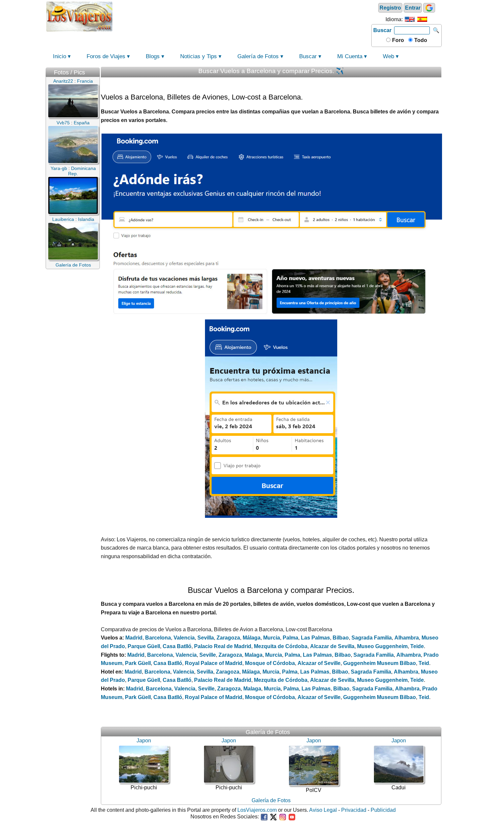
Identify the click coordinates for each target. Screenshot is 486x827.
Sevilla (205, 638)
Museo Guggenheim (382, 646)
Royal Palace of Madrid (213, 663)
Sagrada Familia (371, 638)
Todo (420, 40)
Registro (390, 8)
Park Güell (138, 663)
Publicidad (383, 810)
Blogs (153, 56)
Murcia (271, 638)
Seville (207, 655)
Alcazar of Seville (319, 663)
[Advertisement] (242, 16)
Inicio (59, 56)
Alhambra (406, 638)
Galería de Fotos (258, 56)
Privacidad (353, 810)
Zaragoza (228, 638)
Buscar (382, 30)
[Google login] (429, 8)
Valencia (184, 638)
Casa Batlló (177, 646)
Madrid (133, 638)
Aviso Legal (323, 810)
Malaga (254, 655)
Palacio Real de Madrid (222, 646)
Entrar (413, 8)
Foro (397, 40)
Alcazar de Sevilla (332, 646)
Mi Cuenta (349, 56)
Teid (424, 663)
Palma (290, 638)
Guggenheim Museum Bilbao (379, 663)
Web (388, 56)
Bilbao (341, 638)
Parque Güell (144, 646)
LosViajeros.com (257, 810)
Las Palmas (315, 638)
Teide (417, 646)
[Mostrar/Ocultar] (96, 71)
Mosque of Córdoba (270, 663)
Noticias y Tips (198, 56)
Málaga (252, 638)
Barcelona (158, 638)
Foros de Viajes (106, 56)
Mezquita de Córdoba (280, 646)
